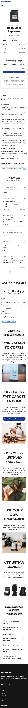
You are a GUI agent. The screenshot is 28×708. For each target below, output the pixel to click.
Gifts (2, 700)
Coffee (3, 693)
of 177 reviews (15, 35)
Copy (24, 168)
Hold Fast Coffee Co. (14, 25)
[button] (14, 44)
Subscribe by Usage (14, 61)
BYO (2, 698)
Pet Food (3, 695)
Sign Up (14, 72)
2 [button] (14, 272)
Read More (8, 308)
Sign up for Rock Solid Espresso (14, 419)
